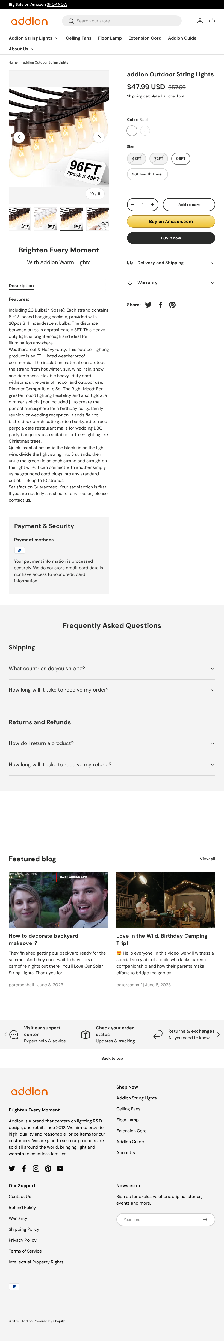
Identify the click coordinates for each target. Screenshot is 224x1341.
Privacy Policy (23, 1240)
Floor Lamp (110, 38)
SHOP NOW (57, 4)
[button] (212, 21)
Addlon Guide (182, 38)
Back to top (112, 1058)
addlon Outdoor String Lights (45, 62)
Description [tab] (21, 285)
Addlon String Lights (136, 1098)
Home (13, 62)
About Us (125, 1152)
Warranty (18, 1218)
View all (207, 859)
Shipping (134, 96)
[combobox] (122, 20)
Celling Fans (79, 38)
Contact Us (20, 1196)
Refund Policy (22, 1207)
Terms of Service (25, 1251)
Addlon (27, 1321)
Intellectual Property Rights (36, 1262)
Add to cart (189, 204)
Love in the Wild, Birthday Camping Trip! (161, 939)
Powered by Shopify (49, 1321)
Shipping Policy (24, 1229)
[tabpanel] (59, 399)
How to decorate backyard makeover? (43, 939)
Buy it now (171, 238)
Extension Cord (144, 38)
